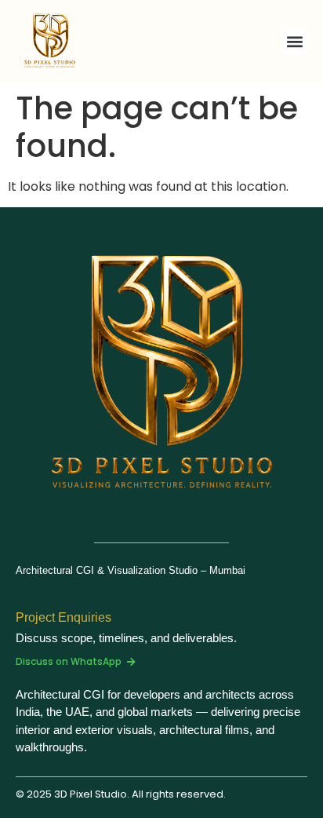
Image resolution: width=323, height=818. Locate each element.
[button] (294, 41)
